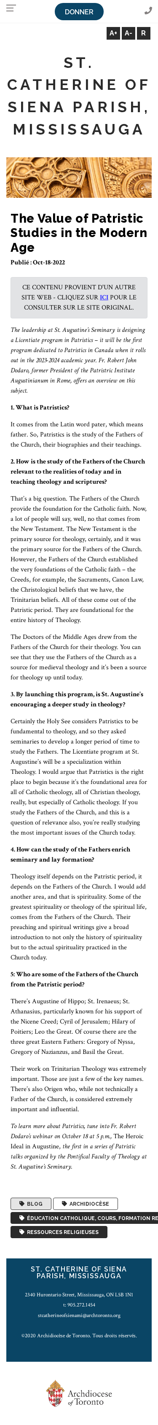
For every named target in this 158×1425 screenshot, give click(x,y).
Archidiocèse (88, 1204)
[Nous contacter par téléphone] (148, 11)
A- (128, 33)
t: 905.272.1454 (79, 1304)
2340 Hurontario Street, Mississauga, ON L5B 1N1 (79, 1294)
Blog (33, 1204)
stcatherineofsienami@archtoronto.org (79, 1315)
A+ (113, 33)
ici (104, 297)
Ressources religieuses (61, 1232)
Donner (79, 12)
